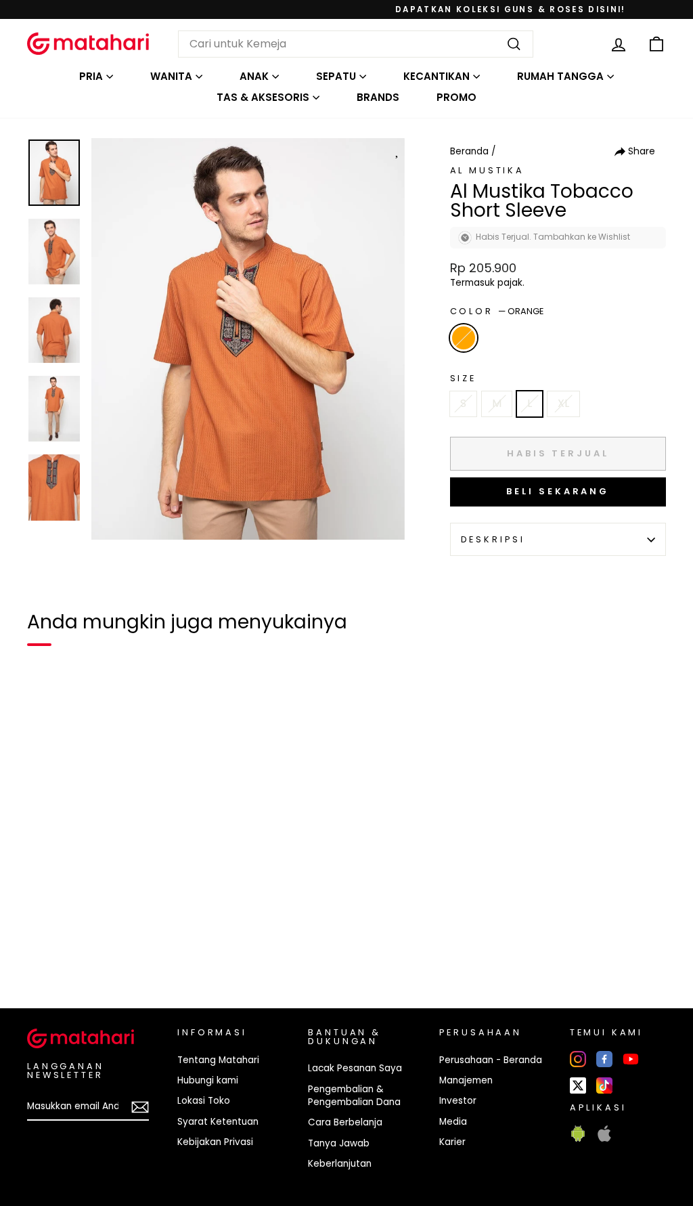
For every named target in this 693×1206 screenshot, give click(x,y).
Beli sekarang (557, 491)
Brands (378, 97)
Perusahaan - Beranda (490, 1060)
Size (463, 378)
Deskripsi (493, 539)
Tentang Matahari (218, 1060)
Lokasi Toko (203, 1100)
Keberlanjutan (340, 1163)
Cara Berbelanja (345, 1122)
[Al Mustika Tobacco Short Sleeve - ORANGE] (46, 951)
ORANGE (463, 337)
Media (453, 1121)
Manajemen (466, 1080)
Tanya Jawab (339, 1143)
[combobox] (355, 44)
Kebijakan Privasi (215, 1142)
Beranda (469, 151)
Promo (456, 97)
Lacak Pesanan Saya (355, 1068)
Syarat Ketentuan (218, 1121)
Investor (457, 1100)
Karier (452, 1142)
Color (496, 311)
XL (563, 403)
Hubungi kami (207, 1080)
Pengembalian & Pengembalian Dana (354, 1095)
